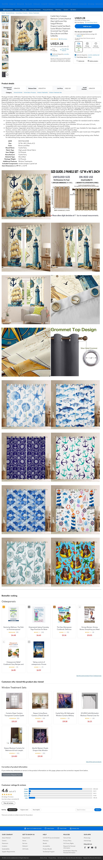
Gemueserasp (91, 4)
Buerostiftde (5, 4)
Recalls (45, 843)
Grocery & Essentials (35, 10)
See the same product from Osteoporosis (88, 676)
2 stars (26, 795)
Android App (87, 840)
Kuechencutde (83, 4)
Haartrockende (99, 4)
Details (90, 57)
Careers (66, 10)
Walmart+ (25, 846)
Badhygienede (20, 4)
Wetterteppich (52, 4)
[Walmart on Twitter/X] (88, 847)
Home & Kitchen (10, 13)
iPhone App (87, 838)
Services (17, 10)
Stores (24, 840)
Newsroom (5, 843)
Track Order (63, 828)
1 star (26, 798)
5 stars (26, 789)
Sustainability (5, 849)
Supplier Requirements (8, 851)
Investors (4, 846)
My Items (73, 10)
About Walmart (6, 838)
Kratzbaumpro (36, 4)
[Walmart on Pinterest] (96, 847)
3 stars (26, 793)
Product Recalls (47, 849)
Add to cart (87, 26)
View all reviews (8, 803)
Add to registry (94, 61)
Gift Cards (25, 849)
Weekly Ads (75, 828)
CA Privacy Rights (68, 843)
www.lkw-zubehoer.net (93, 55)
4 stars (26, 791)
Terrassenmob (67, 4)
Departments (9, 10)
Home (3, 13)
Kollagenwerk (12, 4)
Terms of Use (67, 838)
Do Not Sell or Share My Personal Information (70, 851)
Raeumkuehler (28, 4)
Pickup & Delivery (48, 10)
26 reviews (64, 39)
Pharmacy (58, 10)
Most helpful (36, 810)
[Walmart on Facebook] (85, 847)
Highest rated (24, 810)
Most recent (12, 810)
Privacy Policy (67, 840)
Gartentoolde (60, 4)
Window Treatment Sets (55, 92)
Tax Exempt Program (49, 851)
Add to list (81, 61)
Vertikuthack (75, 4)
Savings (24, 10)
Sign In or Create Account (34, 828)
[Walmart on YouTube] (92, 847)
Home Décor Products (22, 13)
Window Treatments (34, 13)
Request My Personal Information (69, 847)
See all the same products (93, 762)
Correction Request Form (12, 775)
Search (98, 810)
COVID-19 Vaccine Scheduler (51, 838)
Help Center (50, 828)
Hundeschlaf (44, 4)
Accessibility (46, 846)
